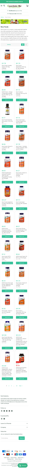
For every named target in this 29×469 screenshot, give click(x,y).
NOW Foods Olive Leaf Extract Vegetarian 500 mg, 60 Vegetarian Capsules (7, 285)
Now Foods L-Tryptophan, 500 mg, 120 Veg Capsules (21, 312)
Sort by (9, 44)
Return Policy (21, 457)
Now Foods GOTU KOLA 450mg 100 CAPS (6, 258)
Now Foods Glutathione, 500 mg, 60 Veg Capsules (21, 67)
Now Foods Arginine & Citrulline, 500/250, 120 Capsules (7, 203)
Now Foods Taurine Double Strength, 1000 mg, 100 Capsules (21, 230)
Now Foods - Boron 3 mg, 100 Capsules (7, 311)
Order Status (6, 457)
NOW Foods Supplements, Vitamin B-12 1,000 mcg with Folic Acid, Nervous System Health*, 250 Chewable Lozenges (7, 371)
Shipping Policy (10, 459)
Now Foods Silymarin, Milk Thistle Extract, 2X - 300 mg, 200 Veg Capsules (7, 339)
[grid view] (22, 44)
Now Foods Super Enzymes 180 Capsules (21, 202)
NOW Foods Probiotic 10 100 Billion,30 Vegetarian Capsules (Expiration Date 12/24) (21, 369)
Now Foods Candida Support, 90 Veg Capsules (7, 67)
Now (3, 179)
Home (2, 17)
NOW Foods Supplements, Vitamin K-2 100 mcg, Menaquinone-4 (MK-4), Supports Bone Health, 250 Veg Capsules (21, 341)
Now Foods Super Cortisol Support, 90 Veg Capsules (21, 121)
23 (16, 385)
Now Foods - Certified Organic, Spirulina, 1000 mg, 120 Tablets (21, 148)
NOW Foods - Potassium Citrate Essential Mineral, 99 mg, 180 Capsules (6, 230)
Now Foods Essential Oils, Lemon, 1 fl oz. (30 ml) (7, 121)
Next (20, 385)
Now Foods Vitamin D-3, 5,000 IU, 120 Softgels (7, 148)
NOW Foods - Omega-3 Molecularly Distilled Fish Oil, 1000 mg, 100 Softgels (7, 94)
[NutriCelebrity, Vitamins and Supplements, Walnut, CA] (14, 446)
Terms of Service (18, 459)
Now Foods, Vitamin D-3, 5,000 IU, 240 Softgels (21, 284)
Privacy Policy (14, 457)
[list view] (26, 44)
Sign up (22, 438)
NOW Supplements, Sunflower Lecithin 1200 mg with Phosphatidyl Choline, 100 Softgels (7, 175)
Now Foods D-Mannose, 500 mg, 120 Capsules (21, 93)
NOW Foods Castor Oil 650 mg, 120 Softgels (21, 257)
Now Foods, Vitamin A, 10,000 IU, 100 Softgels (21, 174)
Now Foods (4, 69)
